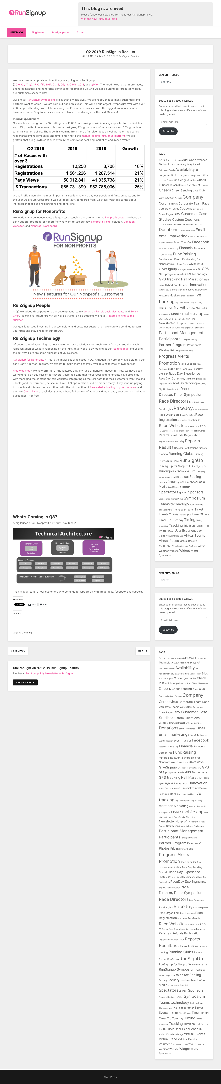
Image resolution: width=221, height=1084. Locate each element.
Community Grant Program (170, 198)
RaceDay (187, 368)
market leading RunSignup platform (103, 135)
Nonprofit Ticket (101, 221)
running (163, 454)
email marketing (173, 236)
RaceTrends (194, 420)
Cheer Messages (200, 185)
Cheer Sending (182, 190)
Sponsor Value (177, 499)
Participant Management (181, 332)
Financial (186, 248)
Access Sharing (174, 160)
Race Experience (196, 402)
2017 (48, 84)
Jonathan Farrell (93, 311)
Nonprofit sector (115, 217)
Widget (184, 551)
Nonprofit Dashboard (44, 225)
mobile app (193, 313)
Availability (185, 169)
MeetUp (192, 308)
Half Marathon (192, 279)
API (199, 164)
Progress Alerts (174, 356)
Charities (191, 180)
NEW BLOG (16, 32)
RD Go (203, 426)
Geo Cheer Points (180, 264)
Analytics (191, 164)
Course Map (198, 209)
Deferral (174, 224)
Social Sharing (174, 487)
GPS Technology (196, 274)
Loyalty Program (182, 302)
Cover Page (30, 391)
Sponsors (196, 492)
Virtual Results (188, 540)
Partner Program (172, 345)
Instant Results (165, 290)
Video (162, 535)
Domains (198, 224)
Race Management (200, 409)
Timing (189, 519)
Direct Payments (185, 224)
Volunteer (165, 545)
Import (185, 285)
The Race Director (183, 509)
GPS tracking (169, 279)
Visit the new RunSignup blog (99, 18)
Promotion (169, 363)
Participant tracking (189, 340)
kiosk (173, 295)
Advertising (180, 164)
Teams (164, 504)
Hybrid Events (173, 285)
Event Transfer (182, 242)
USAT (171, 530)
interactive (188, 289)
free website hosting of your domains (113, 387)
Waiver (201, 546)
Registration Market (168, 441)
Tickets (173, 514)
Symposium (194, 498)
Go (199, 269)
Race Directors (174, 401)
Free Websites (21, 370)
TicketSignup (185, 514)
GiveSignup (168, 269)
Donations (168, 229)
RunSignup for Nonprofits (28, 359)
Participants (169, 339)
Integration (177, 290)
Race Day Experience (184, 373)
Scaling (195, 477)
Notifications (173, 327)
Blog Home (38, 32)
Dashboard (164, 224)
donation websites (187, 230)
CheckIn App (184, 185)
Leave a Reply (25, 682)
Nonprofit (182, 323)
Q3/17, (41, 84)
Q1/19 (94, 84)
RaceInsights (166, 409)
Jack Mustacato (114, 311)
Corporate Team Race (194, 203)
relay (181, 441)
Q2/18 (64, 84)
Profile (190, 350)
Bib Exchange (178, 175)
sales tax (182, 477)
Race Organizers (169, 414)
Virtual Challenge (174, 536)
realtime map (121, 348)
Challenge (180, 180)
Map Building (196, 302)
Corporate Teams (169, 208)
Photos (164, 350)
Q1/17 (24, 84)
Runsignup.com (60, 32)
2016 (17, 84)
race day (175, 368)
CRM (177, 214)
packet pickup (187, 327)
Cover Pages (166, 214)
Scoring (163, 482)
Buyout (170, 180)
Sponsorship (164, 499)
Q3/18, (73, 84)
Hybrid (162, 285)
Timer (196, 514)
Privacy (183, 351)
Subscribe (168, 131)
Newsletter (167, 323)
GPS (205, 269)
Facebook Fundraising (168, 248)
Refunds (177, 435)
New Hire (190, 319)
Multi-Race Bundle (177, 319)
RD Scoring (163, 431)
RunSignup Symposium (41, 99)
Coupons (186, 208)
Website (174, 550)
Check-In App (170, 184)
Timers (204, 514)
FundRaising (184, 254)
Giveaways (196, 263)
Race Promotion (187, 415)
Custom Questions (186, 219)
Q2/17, (32, 84)
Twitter (163, 530)
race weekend (192, 426)
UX (200, 530)
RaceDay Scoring (183, 383)
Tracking (176, 525)
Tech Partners (196, 504)
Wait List (192, 546)
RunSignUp (191, 460)
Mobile (176, 314)
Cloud (195, 190)
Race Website (171, 425)
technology (180, 504)
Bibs (205, 175)
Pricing (175, 350)
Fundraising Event (170, 259)
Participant (199, 327)
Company (27, 632)
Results (166, 447)
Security (173, 482)
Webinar (164, 550)
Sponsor (183, 492)
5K (161, 160)
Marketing (181, 307)
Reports (192, 440)
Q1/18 (55, 84)
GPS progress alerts (172, 274)
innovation (198, 285)
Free (170, 254)
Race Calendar (188, 363)
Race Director (173, 389)
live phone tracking (185, 296)
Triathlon (189, 525)
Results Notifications (186, 447)
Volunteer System (180, 546)
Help (206, 279)
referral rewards (197, 431)
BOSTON (162, 180)
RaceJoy (183, 408)
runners (203, 448)
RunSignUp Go (199, 466)
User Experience (186, 530)
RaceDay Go (167, 378)
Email (200, 229)
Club (202, 190)
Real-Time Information (179, 431)
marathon (166, 307)
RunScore (173, 461)
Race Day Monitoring (186, 378)
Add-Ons (188, 160)
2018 (81, 84)
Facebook (200, 242)
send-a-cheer (188, 482)
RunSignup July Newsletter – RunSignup (50, 673)
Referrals (165, 435)
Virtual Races (169, 541)
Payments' (194, 345)
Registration (192, 435)
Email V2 (192, 236)
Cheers (165, 190)
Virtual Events (194, 535)
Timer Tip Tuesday (171, 520)
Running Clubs (180, 453)
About (80, 32)
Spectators (168, 492)
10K (165, 160)
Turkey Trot (202, 525)
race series (182, 420)
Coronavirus (168, 203)
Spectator (185, 487)
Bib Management (193, 175)
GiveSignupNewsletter (187, 269)
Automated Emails (167, 170)
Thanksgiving (165, 510)
